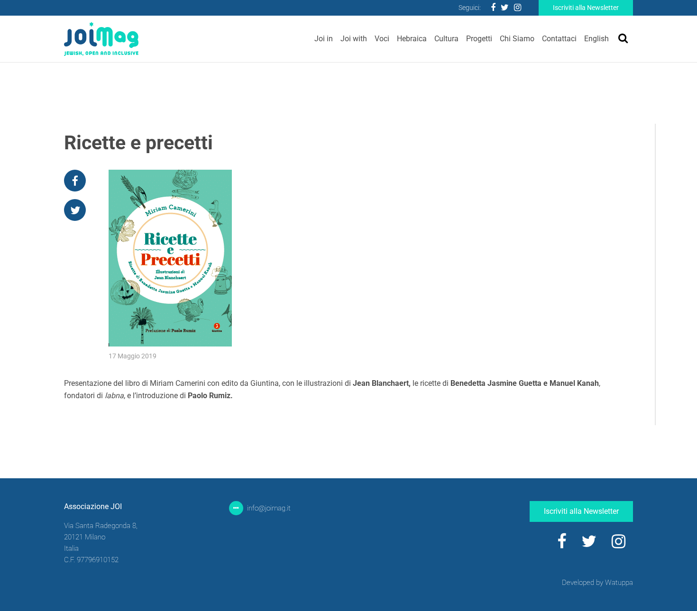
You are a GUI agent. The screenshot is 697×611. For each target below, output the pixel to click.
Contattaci (559, 38)
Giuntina (264, 383)
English (596, 38)
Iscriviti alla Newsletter (586, 7)
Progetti (479, 38)
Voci (382, 38)
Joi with (353, 38)
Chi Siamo (517, 38)
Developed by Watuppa (597, 582)
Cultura (446, 38)
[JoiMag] (101, 38)
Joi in (323, 38)
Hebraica (412, 38)
